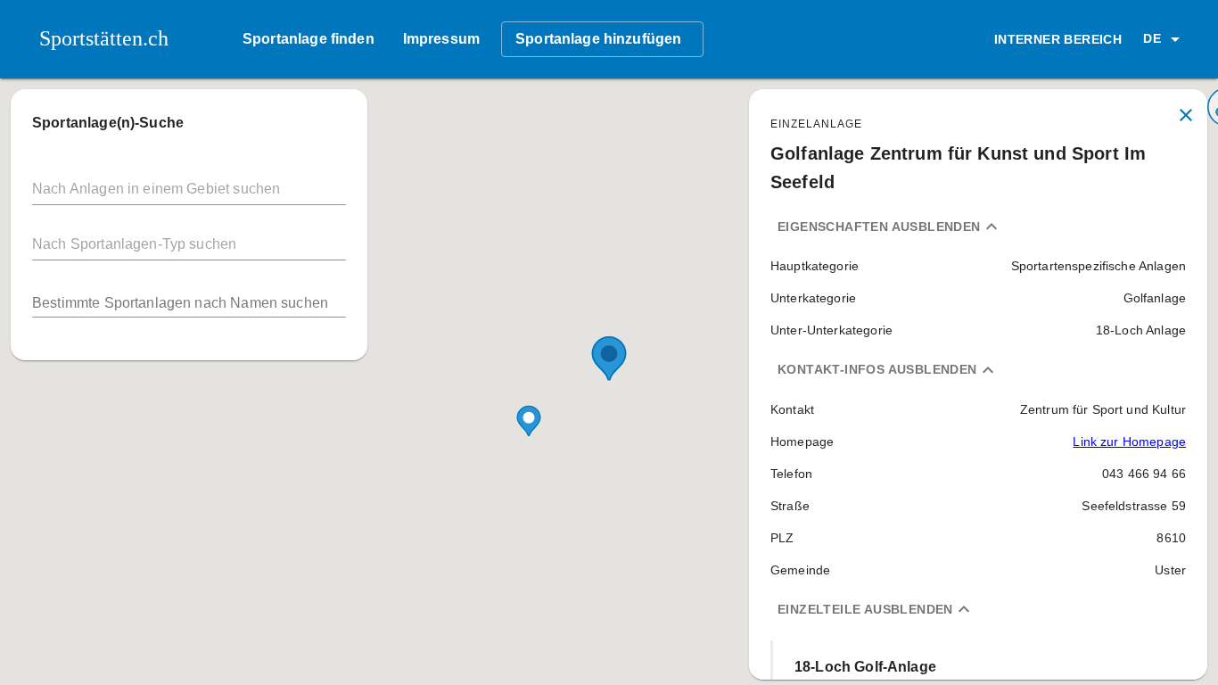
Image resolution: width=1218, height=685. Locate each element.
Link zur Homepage (1129, 441)
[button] (1164, 39)
